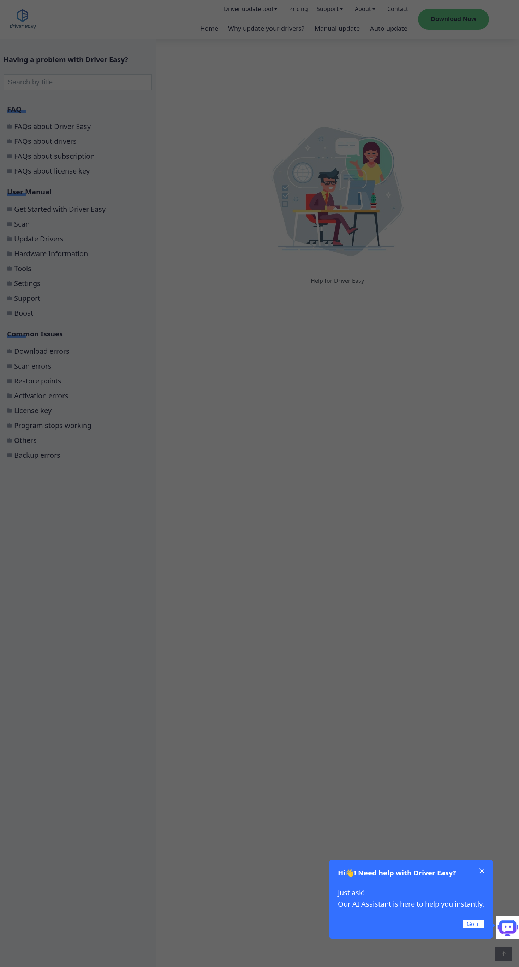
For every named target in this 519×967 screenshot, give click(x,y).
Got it (473, 924)
